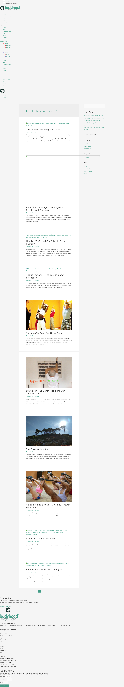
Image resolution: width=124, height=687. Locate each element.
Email (1, 683)
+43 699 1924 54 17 (9, 664)
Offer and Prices (7, 16)
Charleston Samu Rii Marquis (7, 636)
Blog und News (4, 640)
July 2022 (86, 143)
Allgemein (28, 132)
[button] (62, 26)
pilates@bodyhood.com (10, 666)
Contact (5, 22)
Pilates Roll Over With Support (41, 538)
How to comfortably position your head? (94, 115)
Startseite (2, 632)
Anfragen (2, 642)
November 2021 (88, 148)
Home (4, 12)
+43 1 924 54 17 (8, 662)
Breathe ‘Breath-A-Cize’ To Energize (44, 569)
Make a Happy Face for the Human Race (94, 118)
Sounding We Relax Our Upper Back (44, 333)
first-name (2, 676)
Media (4, 20)
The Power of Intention (37, 449)
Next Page (70, 591)
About (4, 14)
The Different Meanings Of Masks (43, 129)
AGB (1, 652)
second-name (3, 679)
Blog (4, 18)
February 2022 (87, 146)
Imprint (2, 648)
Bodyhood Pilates (4, 634)
